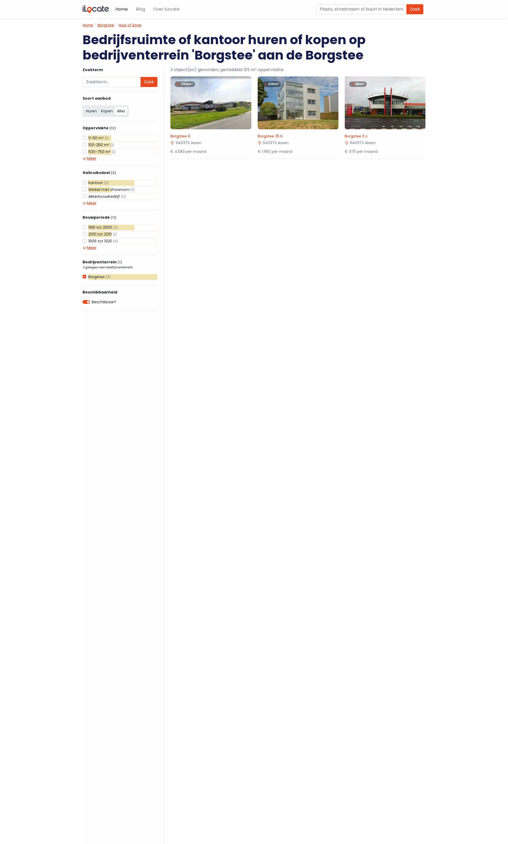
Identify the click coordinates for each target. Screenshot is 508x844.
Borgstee (99, 276)
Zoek (415, 9)
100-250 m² (101, 145)
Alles (121, 111)
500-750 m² (101, 151)
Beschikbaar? (104, 302)
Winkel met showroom (111, 189)
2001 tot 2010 (102, 234)
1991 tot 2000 (103, 227)
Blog (140, 9)
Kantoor (98, 182)
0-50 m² (98, 138)
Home (121, 9)
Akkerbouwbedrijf (107, 196)
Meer (91, 158)
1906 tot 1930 (103, 241)
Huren (91, 111)
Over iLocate (166, 9)
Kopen (107, 111)
